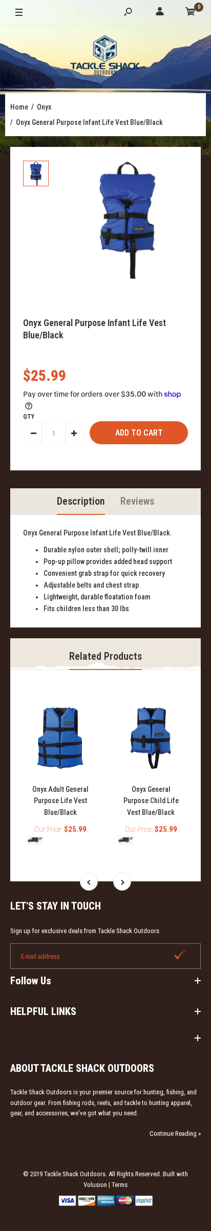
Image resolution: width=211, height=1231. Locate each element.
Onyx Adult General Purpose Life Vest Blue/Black (60, 800)
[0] (190, 13)
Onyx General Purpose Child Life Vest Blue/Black (151, 800)
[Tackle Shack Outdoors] (105, 56)
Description (81, 501)
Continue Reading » (175, 1133)
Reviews (137, 501)
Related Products (105, 656)
